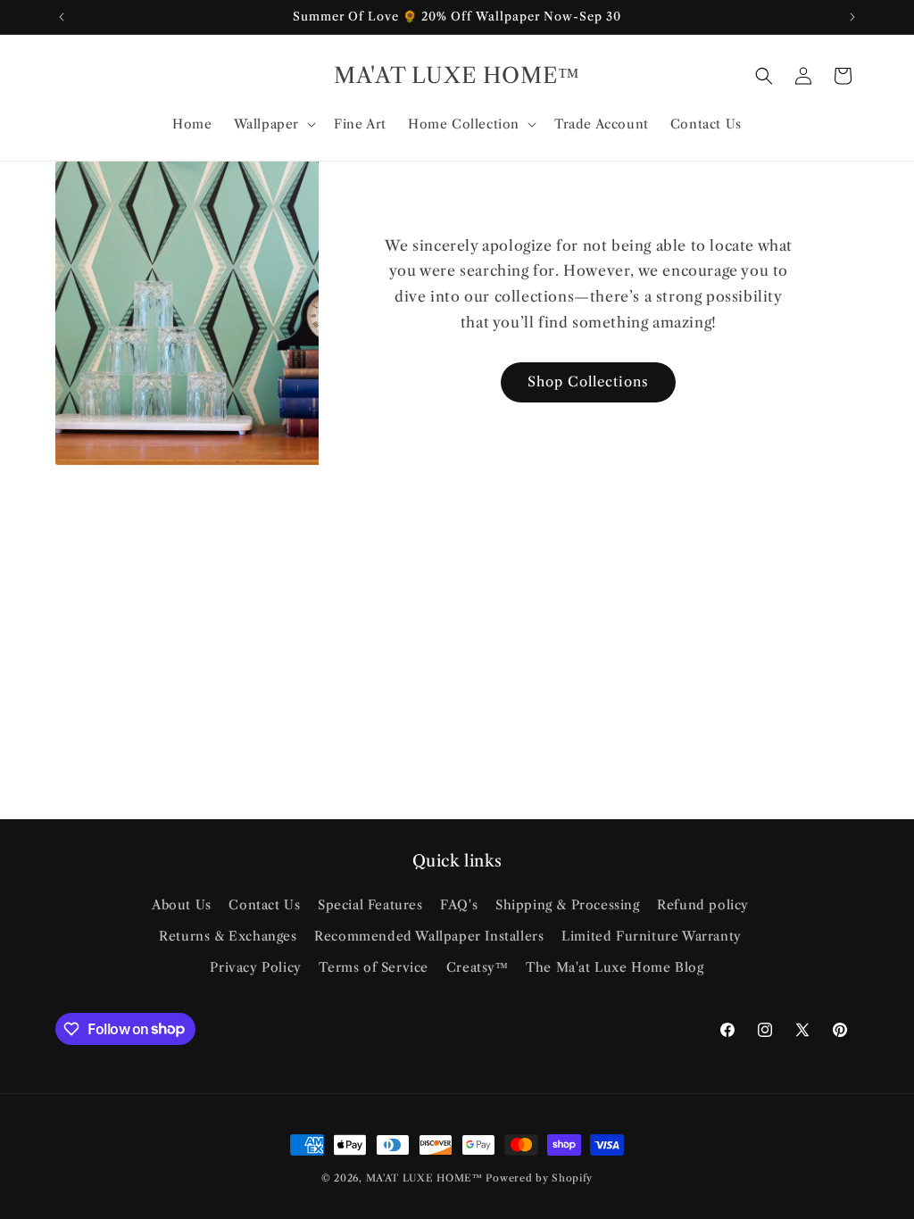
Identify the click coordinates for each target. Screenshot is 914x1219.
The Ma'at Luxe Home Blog (614, 967)
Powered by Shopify (539, 1178)
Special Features (370, 905)
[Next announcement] (852, 17)
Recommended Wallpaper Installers (429, 936)
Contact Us (264, 905)
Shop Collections (588, 381)
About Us (182, 905)
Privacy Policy (255, 967)
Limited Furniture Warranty (651, 936)
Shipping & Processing (567, 905)
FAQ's (459, 905)
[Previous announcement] (61, 17)
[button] (273, 124)
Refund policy (703, 905)
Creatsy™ (477, 967)
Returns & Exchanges (227, 936)
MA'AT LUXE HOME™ (426, 1178)
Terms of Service (373, 967)
